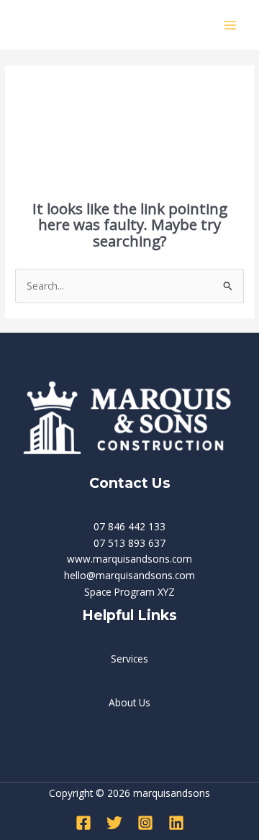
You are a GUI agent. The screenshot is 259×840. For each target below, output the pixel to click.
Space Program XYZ (129, 592)
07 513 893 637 (129, 543)
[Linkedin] (176, 823)
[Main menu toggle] (230, 25)
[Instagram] (145, 823)
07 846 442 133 (129, 526)
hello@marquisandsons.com (129, 575)
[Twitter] (114, 823)
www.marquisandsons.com (129, 559)
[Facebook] (83, 823)
